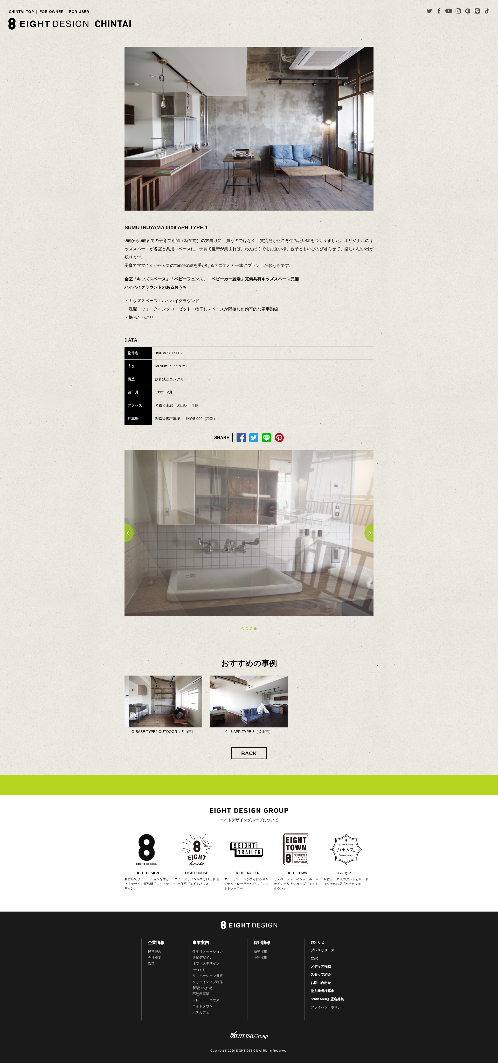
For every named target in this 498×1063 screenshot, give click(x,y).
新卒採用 (260, 952)
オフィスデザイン (205, 963)
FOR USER (79, 12)
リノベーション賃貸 (207, 976)
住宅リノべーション (207, 952)
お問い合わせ (321, 983)
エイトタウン (202, 1006)
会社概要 (154, 958)
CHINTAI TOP (21, 12)
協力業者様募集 (322, 991)
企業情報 (156, 942)
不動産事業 (200, 994)
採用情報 (262, 942)
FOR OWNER (51, 12)
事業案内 (200, 942)
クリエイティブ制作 (207, 982)
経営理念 (154, 952)
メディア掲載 (321, 966)
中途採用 (260, 958)
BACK (249, 753)
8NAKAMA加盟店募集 (327, 999)
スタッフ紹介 (321, 974)
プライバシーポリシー (327, 1007)
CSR (314, 958)
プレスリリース (322, 950)
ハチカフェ (200, 1012)
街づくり (199, 970)
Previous (124, 533)
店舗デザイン (202, 958)
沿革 (151, 963)
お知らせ (317, 942)
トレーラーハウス (205, 1000)
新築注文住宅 (202, 988)
